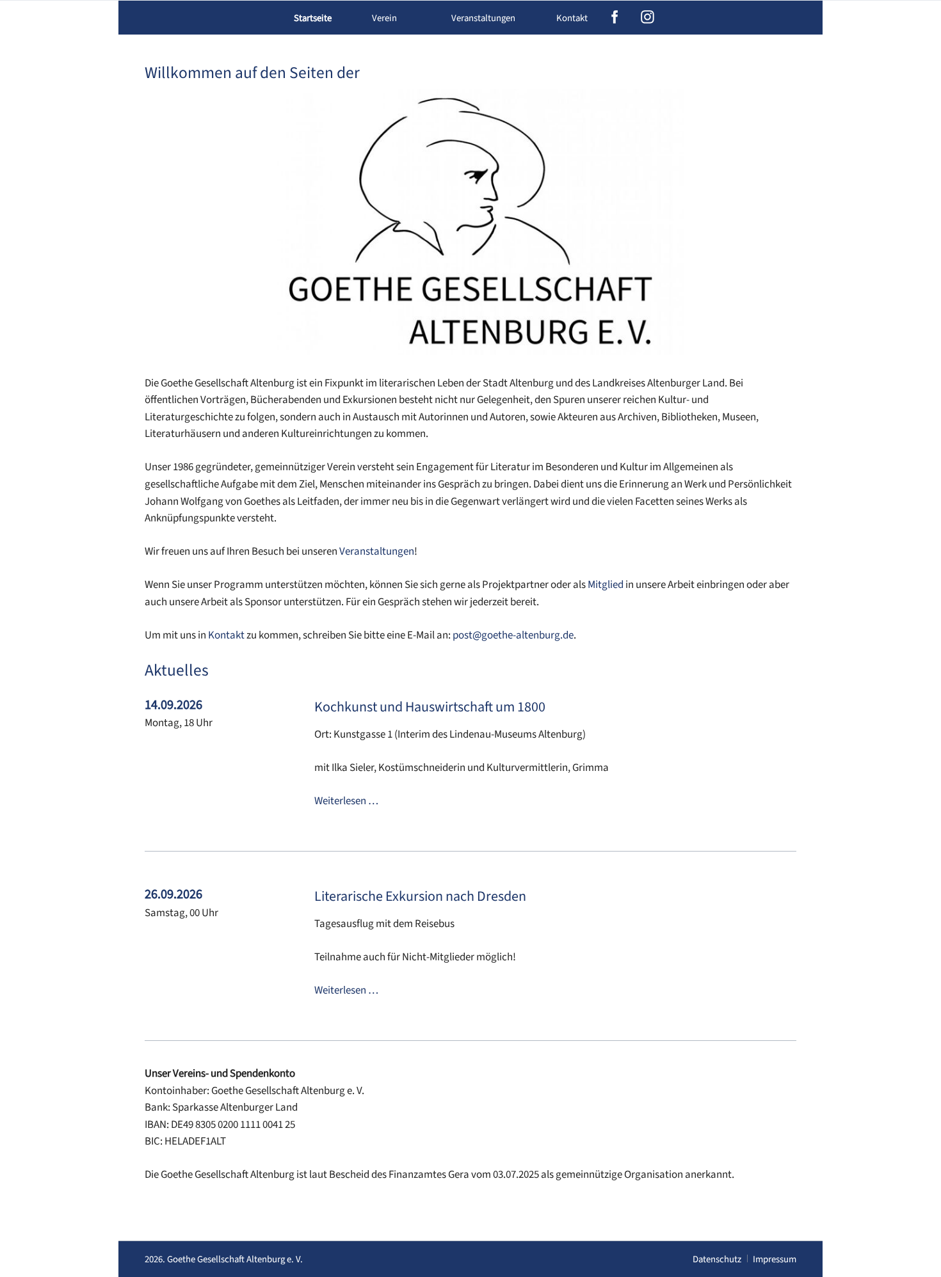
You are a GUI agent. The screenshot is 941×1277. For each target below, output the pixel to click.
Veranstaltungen (376, 551)
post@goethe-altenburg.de (513, 635)
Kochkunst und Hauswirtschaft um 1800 (429, 707)
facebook (615, 17)
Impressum (774, 1259)
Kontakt (572, 18)
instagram (647, 17)
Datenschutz (717, 1259)
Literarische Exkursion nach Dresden (420, 896)
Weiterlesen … (346, 801)
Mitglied (605, 584)
